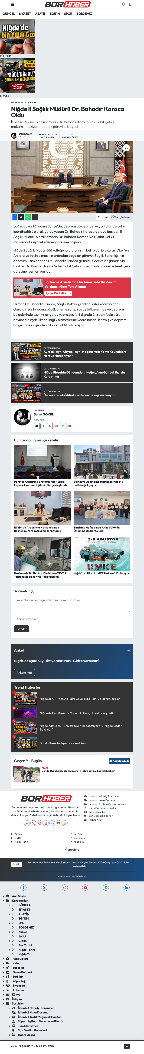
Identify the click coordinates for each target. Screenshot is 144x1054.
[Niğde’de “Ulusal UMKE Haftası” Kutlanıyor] (102, 553)
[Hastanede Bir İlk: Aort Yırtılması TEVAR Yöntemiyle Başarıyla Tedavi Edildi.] (42, 553)
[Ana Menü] (12, 4)
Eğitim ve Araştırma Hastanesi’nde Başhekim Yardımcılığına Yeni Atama (37, 529)
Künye (18, 833)
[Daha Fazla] (35, 217)
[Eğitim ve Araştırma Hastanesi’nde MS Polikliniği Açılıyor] (102, 462)
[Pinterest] (39, 823)
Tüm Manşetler (97, 812)
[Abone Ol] (121, 217)
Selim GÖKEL (44, 414)
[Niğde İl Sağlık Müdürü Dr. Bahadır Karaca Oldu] (72, 177)
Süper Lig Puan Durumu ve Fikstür (41, 1021)
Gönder (22, 629)
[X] (33, 823)
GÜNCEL (9, 14)
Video (16, 963)
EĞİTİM (55, 14)
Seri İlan (18, 976)
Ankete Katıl (24, 672)
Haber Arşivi (96, 819)
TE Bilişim (81, 876)
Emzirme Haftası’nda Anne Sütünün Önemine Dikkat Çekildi (97, 529)
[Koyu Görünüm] (130, 4)
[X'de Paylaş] (21, 217)
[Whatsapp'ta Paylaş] (28, 217)
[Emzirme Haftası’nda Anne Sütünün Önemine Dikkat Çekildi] (102, 508)
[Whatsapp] (65, 823)
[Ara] (123, 4)
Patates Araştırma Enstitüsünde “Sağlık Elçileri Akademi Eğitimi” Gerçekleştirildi (40, 483)
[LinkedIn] (52, 823)
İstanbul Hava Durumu (102, 800)
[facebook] (23, 887)
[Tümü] (128, 650)
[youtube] (85, 887)
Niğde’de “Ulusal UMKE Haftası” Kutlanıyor (101, 573)
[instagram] (65, 887)
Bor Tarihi (79, 838)
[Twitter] (50, 426)
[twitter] (44, 887)
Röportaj (18, 981)
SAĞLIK (32, 102)
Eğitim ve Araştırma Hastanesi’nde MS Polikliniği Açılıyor (98, 483)
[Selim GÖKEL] (22, 416)
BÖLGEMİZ (84, 14)
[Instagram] (56, 426)
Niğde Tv (79, 841)
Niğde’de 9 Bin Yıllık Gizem (36, 1046)
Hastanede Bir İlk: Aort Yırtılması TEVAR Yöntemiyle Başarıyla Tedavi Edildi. (40, 574)
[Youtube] (69, 426)
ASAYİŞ (40, 14)
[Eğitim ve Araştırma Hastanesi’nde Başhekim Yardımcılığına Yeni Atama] (42, 508)
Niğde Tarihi (21, 841)
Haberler (17, 102)
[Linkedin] (63, 426)
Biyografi (18, 985)
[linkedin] (126, 887)
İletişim (78, 833)
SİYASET (25, 14)
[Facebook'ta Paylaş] (14, 217)
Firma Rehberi (22, 972)
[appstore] (72, 849)
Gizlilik (18, 838)
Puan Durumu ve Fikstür (102, 808)
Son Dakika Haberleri (101, 815)
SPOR (68, 14)
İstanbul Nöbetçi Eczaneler (104, 796)
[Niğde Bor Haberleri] (67, 4)
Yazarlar (18, 967)
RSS (18, 864)
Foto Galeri (20, 958)
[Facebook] (43, 426)
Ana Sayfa (19, 896)
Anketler (18, 990)
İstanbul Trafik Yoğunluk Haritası (107, 804)
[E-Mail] (37, 426)
